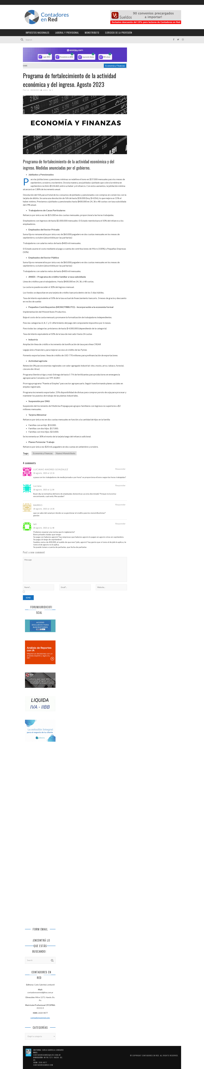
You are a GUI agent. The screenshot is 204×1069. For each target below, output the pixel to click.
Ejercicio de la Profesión (118, 32)
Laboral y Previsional (67, 32)
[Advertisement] (40, 790)
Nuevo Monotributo (65, 453)
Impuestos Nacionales (37, 32)
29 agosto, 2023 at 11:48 (43, 528)
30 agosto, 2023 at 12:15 (43, 473)
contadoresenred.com (40, 1018)
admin (45, 90)
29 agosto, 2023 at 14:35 (43, 509)
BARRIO (37, 505)
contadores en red (150, 1055)
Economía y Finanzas (115, 65)
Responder (120, 469)
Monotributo (92, 32)
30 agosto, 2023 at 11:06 (43, 489)
